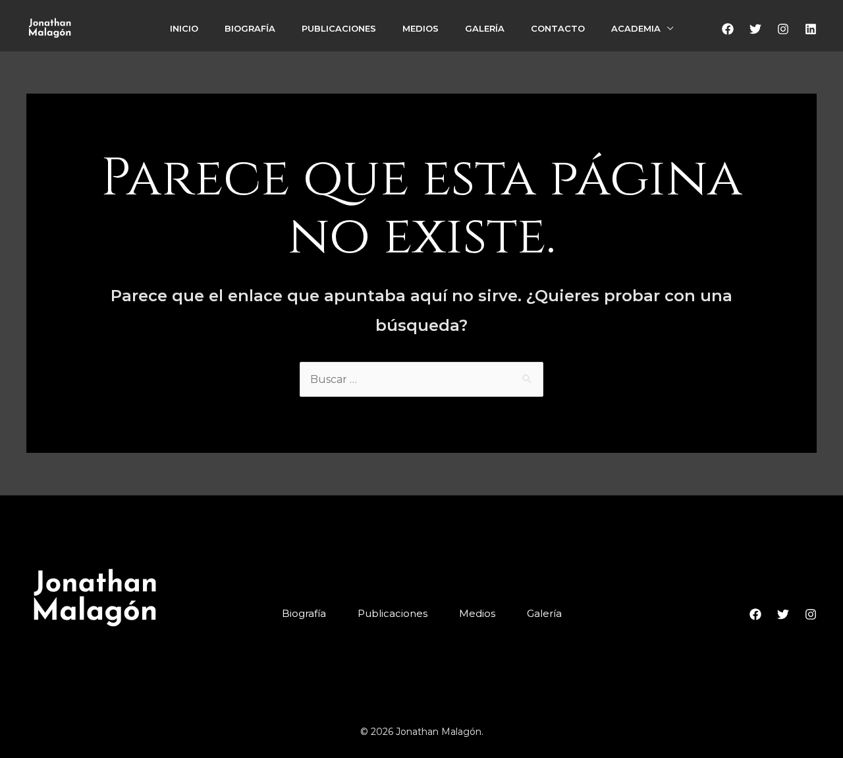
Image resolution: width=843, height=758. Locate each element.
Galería (484, 28)
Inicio (184, 28)
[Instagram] (783, 29)
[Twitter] (755, 29)
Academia (636, 28)
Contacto (558, 28)
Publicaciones (339, 28)
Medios (420, 28)
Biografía (250, 28)
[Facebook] (728, 29)
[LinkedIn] (811, 29)
